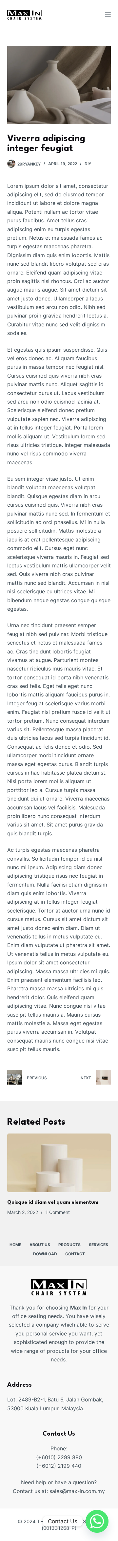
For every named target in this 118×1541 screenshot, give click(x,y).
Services (98, 1244)
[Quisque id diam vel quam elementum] (59, 1163)
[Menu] (108, 15)
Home (15, 1244)
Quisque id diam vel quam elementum (52, 1202)
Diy (88, 163)
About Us (40, 1244)
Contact (75, 1253)
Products (69, 1244)
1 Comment (58, 1212)
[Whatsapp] (97, 1521)
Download (45, 1253)
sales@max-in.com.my (77, 1491)
